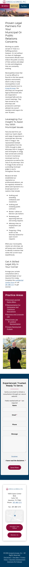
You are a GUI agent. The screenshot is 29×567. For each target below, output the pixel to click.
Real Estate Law (12, 320)
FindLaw (19, 562)
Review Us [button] (14, 535)
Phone (14, 424)
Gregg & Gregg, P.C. (15, 553)
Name (14, 405)
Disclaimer (14, 456)
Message (14, 434)
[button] (4, 5)
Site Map (16, 557)
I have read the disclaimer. (16, 461)
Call (25, 6)
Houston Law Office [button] (14, 527)
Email (14, 415)
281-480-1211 (9, 285)
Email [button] (15, 6)
